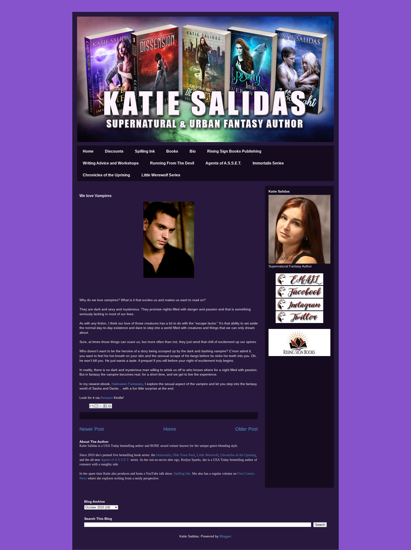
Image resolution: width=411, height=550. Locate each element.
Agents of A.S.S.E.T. (223, 163)
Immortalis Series (268, 163)
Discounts (114, 151)
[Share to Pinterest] (109, 406)
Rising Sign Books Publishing (234, 151)
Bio (193, 151)
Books (172, 151)
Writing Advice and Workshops (111, 163)
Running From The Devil (172, 163)
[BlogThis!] (96, 406)
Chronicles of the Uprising (106, 175)
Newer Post (91, 429)
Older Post (246, 429)
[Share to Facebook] (105, 406)
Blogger (225, 536)
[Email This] (91, 406)
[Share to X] (100, 406)
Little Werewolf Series (161, 175)
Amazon (107, 398)
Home (88, 151)
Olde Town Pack (184, 455)
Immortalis (163, 455)
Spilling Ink (145, 151)
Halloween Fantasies (127, 384)
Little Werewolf (207, 455)
